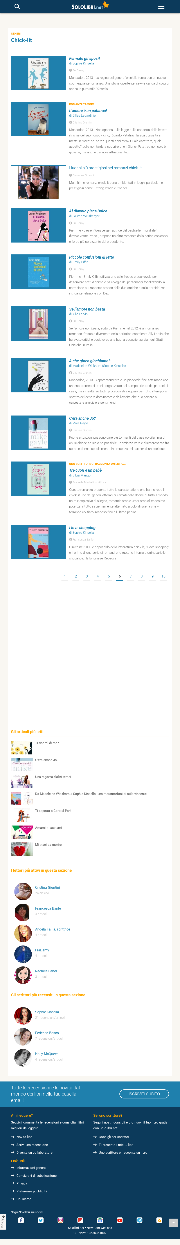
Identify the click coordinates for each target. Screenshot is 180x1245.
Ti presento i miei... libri (116, 1145)
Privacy (21, 1183)
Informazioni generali (31, 1168)
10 (164, 576)
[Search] (17, 6)
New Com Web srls (99, 1228)
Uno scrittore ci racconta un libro (123, 1153)
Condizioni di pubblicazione (36, 1176)
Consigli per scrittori (114, 1137)
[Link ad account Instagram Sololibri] (60, 1220)
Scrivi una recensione (32, 1145)
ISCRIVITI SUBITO (144, 1094)
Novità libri (24, 1137)
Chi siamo (23, 1199)
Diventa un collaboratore (34, 1153)
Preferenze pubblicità (31, 1191)
